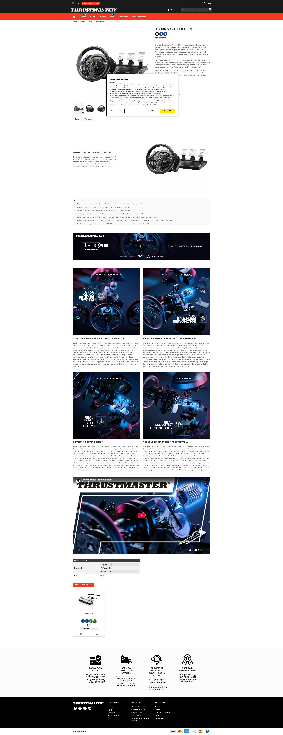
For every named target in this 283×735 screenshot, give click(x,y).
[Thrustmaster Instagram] (80, 708)
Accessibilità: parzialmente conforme (140, 719)
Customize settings (117, 110)
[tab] (78, 119)
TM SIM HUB (89, 613)
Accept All (167, 110)
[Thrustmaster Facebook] (75, 708)
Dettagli (77, 119)
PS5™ (91, 21)
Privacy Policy (162, 89)
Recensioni (88, 119)
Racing (82, 21)
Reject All (151, 110)
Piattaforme (100, 21)
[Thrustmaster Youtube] (89, 708)
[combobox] (196, 10)
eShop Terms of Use (149, 89)
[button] (76, 3)
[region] (142, 95)
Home (75, 21)
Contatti (157, 715)
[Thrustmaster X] (85, 708)
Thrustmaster (135, 707)
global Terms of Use (144, 93)
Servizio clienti (159, 681)
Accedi (208, 3)
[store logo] (94, 10)
